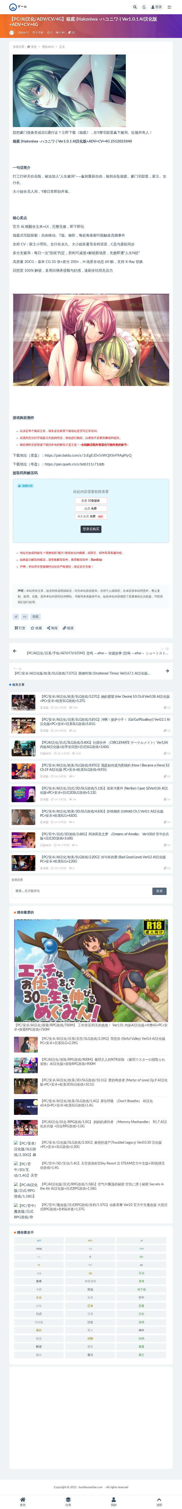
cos (141, 1248)
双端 (90, 1289)
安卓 (90, 1297)
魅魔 (141, 1346)
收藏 (38, 628)
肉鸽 (141, 1338)
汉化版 (39, 1322)
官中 (141, 1297)
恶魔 (141, 1305)
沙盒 (90, 1322)
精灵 (39, 1338)
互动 (141, 1273)
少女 (39, 1305)
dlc (141, 1256)
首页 (34, 46)
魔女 (39, 1354)
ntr (90, 1264)
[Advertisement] (91, 1417)
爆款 (39, 1330)
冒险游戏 (90, 1281)
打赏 (21, 628)
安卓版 (44, 707)
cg (90, 1248)
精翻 (90, 1338)
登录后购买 (91, 529)
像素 (39, 1281)
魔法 (90, 1354)
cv (24, 616)
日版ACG (45, 753)
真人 (90, 1330)
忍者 (90, 1305)
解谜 (39, 1346)
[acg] (12, 32)
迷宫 (90, 1346)
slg (90, 1273)
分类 (68, 1505)
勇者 (141, 1281)
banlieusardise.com (91, 1487)
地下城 (141, 1289)
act (39, 1240)
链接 (70, 628)
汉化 (141, 1313)
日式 (39, 1313)
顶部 (159, 1505)
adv (90, 1240)
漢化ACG (23, 32)
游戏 (141, 1322)
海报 (54, 628)
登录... (19, 891)
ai (16, 616)
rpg (39, 1273)
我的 (114, 1505)
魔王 (141, 1354)
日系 (90, 1313)
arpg (39, 1248)
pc (141, 1264)
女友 (39, 1297)
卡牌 (39, 1289)
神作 (141, 1330)
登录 (158, 7)
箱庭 (35, 616)
